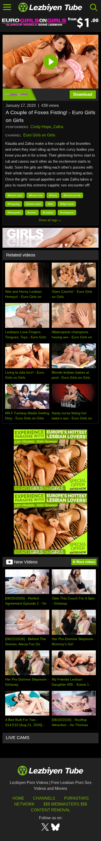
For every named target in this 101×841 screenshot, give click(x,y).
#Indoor (31, 212)
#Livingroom (67, 212)
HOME (18, 798)
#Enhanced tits (72, 195)
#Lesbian (48, 212)
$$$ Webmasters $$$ (65, 804)
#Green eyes (33, 204)
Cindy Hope (40, 127)
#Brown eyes (15, 195)
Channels (44, 798)
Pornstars (76, 798)
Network (24, 804)
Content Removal (50, 810)
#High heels (67, 204)
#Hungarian (14, 212)
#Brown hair (35, 195)
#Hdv (50, 204)
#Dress (53, 195)
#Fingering (14, 204)
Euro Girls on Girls (39, 135)
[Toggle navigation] (7, 7)
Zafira (58, 127)
